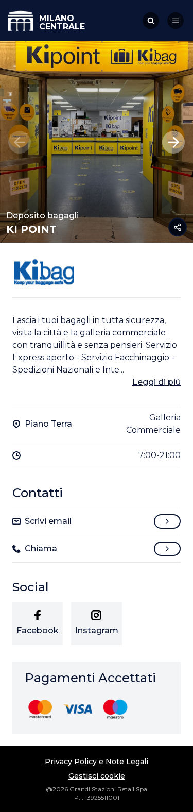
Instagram (96, 630)
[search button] (151, 20)
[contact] (167, 521)
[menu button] (175, 20)
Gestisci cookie (96, 776)
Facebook (37, 630)
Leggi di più (156, 382)
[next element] (173, 142)
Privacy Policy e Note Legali (96, 761)
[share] (177, 227)
